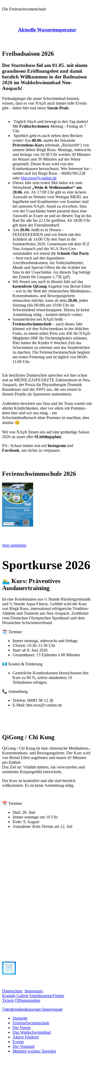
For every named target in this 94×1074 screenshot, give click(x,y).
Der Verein (22, 1027)
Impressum (34, 991)
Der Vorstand (23, 1046)
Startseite (20, 1018)
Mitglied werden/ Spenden (34, 1051)
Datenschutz (12, 991)
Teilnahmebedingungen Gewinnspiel (32, 1009)
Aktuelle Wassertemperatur (47, 29)
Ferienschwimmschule (31, 1023)
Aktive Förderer (26, 1037)
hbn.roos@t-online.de (39, 178)
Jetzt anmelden (14, 545)
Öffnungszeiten (27, 1000)
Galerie (22, 995)
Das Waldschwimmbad (32, 1032)
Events (18, 1041)
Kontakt (8, 995)
